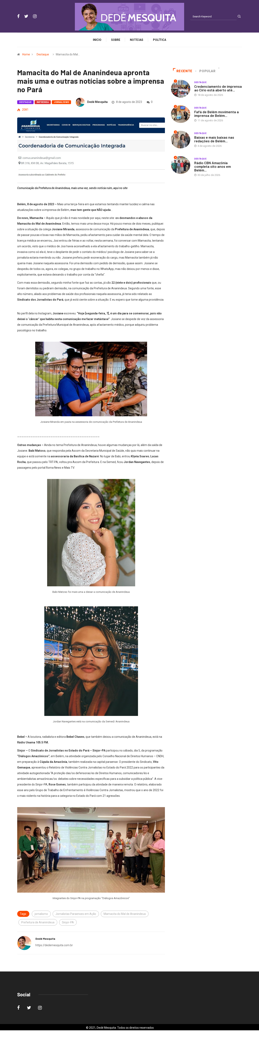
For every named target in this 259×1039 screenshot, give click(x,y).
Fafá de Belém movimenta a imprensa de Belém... (216, 114)
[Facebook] (18, 16)
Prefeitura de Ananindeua (37, 922)
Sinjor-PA (68, 922)
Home (26, 54)
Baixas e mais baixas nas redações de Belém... (214, 139)
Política (159, 39)
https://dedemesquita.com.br (54, 945)
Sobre (115, 39)
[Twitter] (26, 16)
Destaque (43, 54)
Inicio (97, 39)
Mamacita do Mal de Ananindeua (125, 913)
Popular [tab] (207, 71)
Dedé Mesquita (97, 102)
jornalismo (41, 913)
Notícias (136, 39)
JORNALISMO (61, 102)
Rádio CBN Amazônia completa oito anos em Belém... (212, 166)
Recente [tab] (184, 71)
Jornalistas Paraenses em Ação (75, 913)
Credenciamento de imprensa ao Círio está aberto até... (218, 88)
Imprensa (43, 102)
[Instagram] (35, 16)
